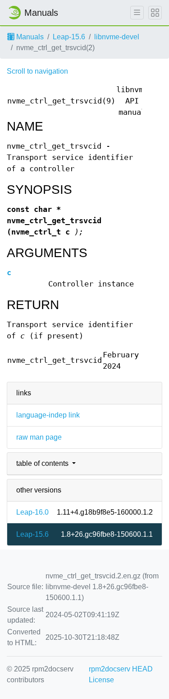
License (101, 680)
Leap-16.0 (32, 512)
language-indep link (48, 415)
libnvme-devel (116, 37)
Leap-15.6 (69, 37)
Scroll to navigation (37, 71)
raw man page (39, 437)
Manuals (29, 37)
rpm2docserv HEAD (121, 669)
